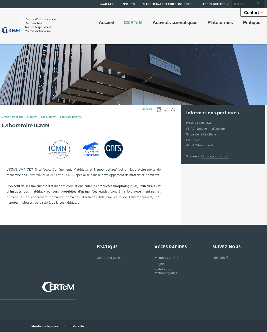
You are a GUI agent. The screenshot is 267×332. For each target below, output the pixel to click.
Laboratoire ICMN (71, 117)
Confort (253, 12)
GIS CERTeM (48, 117)
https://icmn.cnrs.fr (215, 156)
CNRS (70, 175)
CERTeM (32, 117)
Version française (12, 117)
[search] (242, 4)
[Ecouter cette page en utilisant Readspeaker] (173, 111)
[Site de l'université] (37, 290)
